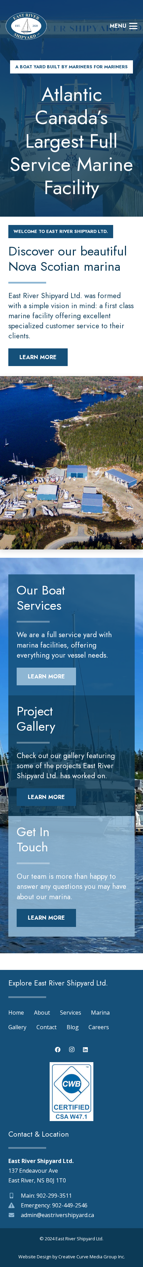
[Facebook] (58, 1050)
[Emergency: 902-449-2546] (14, 1205)
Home (16, 1012)
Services (70, 1012)
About (42, 1012)
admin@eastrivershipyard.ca (57, 1215)
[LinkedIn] (85, 1050)
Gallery (17, 1027)
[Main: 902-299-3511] (14, 1195)
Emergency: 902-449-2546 (54, 1205)
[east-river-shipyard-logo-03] (26, 26)
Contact (46, 1027)
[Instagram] (71, 1050)
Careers (99, 1027)
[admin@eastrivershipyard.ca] (14, 1215)
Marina (100, 1012)
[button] (123, 26)
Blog (73, 1027)
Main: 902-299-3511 (46, 1195)
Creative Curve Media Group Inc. (91, 1256)
